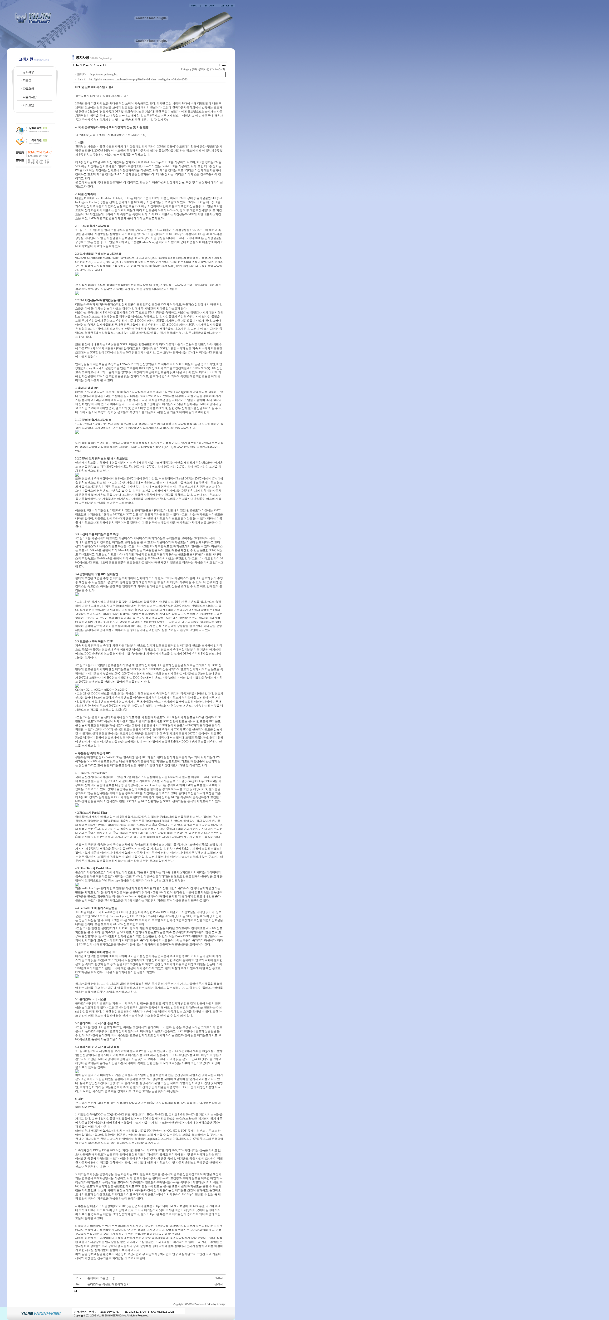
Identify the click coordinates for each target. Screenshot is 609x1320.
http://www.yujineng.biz (104, 74)
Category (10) (189, 69)
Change (221, 1304)
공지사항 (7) (206, 69)
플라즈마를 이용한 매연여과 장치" (109, 1284)
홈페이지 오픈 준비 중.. (102, 1278)
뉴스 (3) (220, 69)
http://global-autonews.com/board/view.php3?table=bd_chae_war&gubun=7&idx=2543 (138, 79)
